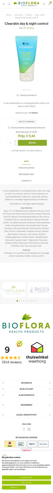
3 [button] (21, 300)
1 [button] (17, 301)
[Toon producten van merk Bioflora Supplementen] (13, 290)
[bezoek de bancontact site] (21, 447)
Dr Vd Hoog (29, 28)
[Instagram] (29, 429)
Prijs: (21, 136)
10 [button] (36, 300)
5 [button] (25, 300)
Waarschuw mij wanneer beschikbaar (28, 128)
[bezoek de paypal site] (32, 447)
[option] (13, 290)
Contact (26, 181)
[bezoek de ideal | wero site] (9, 447)
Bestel (32, 143)
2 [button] (19, 300)
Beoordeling (26, 174)
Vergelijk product (28, 95)
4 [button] (23, 300)
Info (26, 161)
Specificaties (26, 168)
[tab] (26, 161)
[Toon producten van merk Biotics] (39, 290)
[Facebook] (24, 429)
